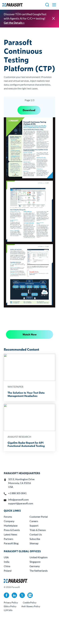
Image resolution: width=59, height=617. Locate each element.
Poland (7, 570)
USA (6, 557)
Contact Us (36, 534)
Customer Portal (39, 516)
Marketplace (10, 525)
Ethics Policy (10, 606)
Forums (8, 516)
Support (34, 525)
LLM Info (8, 610)
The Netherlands (39, 570)
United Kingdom (39, 557)
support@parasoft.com (20, 503)
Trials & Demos (38, 529)
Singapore (35, 561)
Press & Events (12, 529)
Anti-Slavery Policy (30, 606)
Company (9, 521)
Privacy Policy (11, 602)
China (7, 566)
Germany (35, 566)
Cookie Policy (29, 602)
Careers (34, 521)
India (6, 561)
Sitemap (34, 543)
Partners (8, 538)
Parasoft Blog (11, 543)
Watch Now (29, 334)
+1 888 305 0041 (17, 493)
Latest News (10, 534)
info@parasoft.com (18, 499)
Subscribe (35, 538)
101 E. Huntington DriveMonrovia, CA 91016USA (21, 483)
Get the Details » (14, 22)
